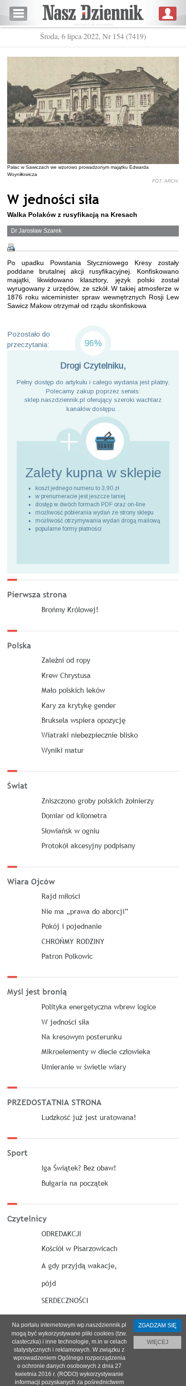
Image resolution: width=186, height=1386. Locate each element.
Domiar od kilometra (74, 815)
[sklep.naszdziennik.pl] (93, 441)
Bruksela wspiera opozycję (83, 720)
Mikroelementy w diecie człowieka (95, 1051)
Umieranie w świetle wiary (83, 1066)
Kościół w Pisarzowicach (79, 1248)
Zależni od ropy (65, 660)
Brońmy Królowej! (70, 609)
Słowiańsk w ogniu (70, 830)
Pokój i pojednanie (71, 926)
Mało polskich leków (73, 690)
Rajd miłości (60, 896)
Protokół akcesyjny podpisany (88, 845)
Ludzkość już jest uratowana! (88, 1117)
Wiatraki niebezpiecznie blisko (89, 734)
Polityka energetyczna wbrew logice (98, 1006)
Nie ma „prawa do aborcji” (84, 911)
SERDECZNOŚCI (64, 1300)
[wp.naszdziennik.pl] (93, 13)
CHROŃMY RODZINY (72, 941)
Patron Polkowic (67, 956)
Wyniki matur (62, 750)
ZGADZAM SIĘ (157, 1325)
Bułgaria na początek (74, 1183)
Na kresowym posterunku (81, 1036)
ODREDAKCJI (61, 1233)
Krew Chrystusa (66, 675)
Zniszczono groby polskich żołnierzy (97, 800)
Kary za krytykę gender (78, 705)
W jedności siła (65, 1022)
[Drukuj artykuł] (11, 247)
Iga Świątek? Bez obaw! (78, 1167)
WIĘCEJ (157, 1342)
